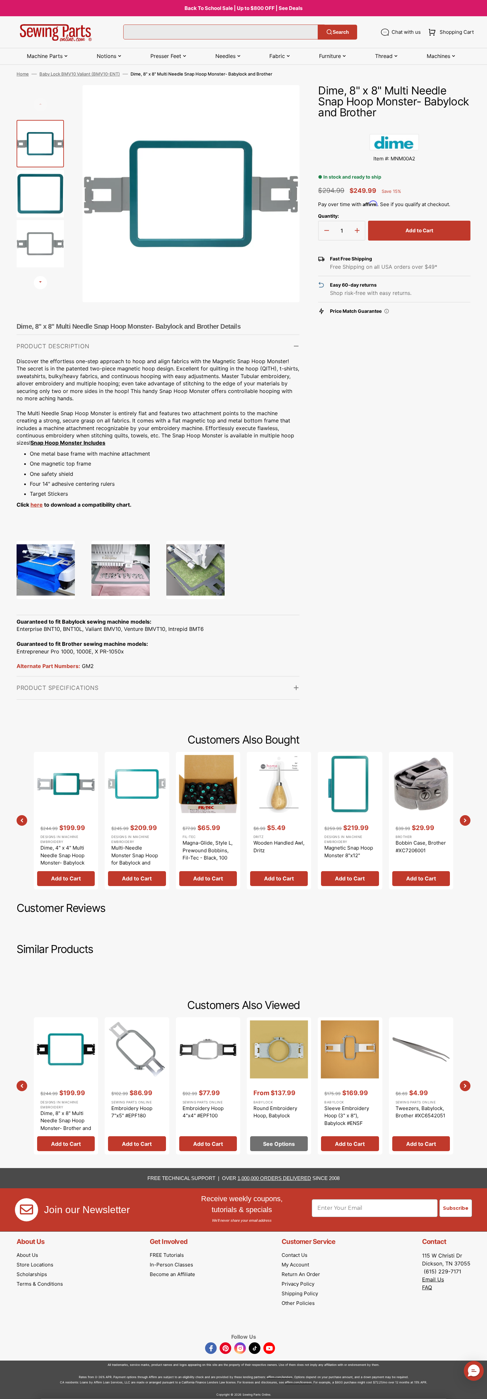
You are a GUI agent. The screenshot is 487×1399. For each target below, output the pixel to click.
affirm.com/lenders (280, 1377)
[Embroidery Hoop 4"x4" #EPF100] (208, 1085)
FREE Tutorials (167, 1255)
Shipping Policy (300, 1293)
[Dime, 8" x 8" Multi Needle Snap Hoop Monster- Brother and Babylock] (66, 1085)
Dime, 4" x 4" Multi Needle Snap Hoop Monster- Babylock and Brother (62, 859)
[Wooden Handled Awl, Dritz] (279, 820)
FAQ (427, 1287)
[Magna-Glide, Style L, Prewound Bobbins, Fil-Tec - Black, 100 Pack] (208, 820)
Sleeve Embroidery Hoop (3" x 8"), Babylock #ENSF (346, 1115)
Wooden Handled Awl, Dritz (278, 847)
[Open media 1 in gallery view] (284, 100)
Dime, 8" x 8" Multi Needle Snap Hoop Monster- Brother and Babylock (65, 1124)
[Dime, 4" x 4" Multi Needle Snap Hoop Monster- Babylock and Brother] (66, 820)
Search (341, 32)
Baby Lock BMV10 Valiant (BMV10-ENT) (79, 74)
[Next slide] (40, 282)
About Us (27, 1255)
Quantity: (328, 216)
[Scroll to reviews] (394, 127)
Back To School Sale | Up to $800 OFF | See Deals (243, 8)
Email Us (433, 1279)
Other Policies (298, 1303)
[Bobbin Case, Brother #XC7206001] (421, 820)
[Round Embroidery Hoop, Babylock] (279, 1085)
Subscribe (455, 1208)
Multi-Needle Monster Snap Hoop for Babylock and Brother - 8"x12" (134, 859)
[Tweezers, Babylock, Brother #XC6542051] (421, 1085)
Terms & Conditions (40, 1284)
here (36, 504)
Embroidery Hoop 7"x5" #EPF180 (131, 1112)
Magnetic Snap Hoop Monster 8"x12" (348, 852)
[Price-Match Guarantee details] (386, 311)
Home (23, 74)
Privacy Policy (298, 1284)
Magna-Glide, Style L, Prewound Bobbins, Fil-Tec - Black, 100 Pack (208, 854)
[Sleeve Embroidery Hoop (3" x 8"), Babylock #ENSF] (350, 1085)
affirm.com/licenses (298, 1382)
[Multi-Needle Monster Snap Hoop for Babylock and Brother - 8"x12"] (137, 820)
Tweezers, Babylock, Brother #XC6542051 (420, 1112)
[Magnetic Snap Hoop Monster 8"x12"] (350, 820)
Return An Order (301, 1274)
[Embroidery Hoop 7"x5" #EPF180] (137, 1085)
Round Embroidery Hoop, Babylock (275, 1112)
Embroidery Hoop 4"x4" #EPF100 (203, 1112)
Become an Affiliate (172, 1274)
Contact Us (294, 1255)
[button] (449, 32)
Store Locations (35, 1264)
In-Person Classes (171, 1264)
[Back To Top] (477, 1389)
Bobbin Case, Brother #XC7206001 (421, 847)
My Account (295, 1264)
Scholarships (32, 1274)
